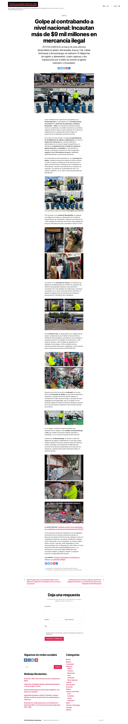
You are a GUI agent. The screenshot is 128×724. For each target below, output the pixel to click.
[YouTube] (36, 660)
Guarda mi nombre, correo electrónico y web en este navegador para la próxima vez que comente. (64, 633)
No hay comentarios (71, 72)
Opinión (68, 710)
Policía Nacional (78, 570)
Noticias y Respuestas (35, 720)
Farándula (70, 696)
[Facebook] (58, 68)
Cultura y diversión (72, 691)
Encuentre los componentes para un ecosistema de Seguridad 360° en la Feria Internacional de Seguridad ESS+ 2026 (42, 705)
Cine (68, 694)
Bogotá (68, 662)
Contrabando (56, 568)
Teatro (69, 698)
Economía (69, 687)
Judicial (64, 15)
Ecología (69, 707)
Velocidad (70, 678)
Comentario (48, 606)
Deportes (69, 666)
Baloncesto (71, 673)
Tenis (69, 675)
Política (68, 689)
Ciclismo (70, 671)
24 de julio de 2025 (58, 72)
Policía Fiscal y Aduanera (67, 570)
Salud (68, 703)
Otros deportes (72, 680)
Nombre (47, 619)
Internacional (70, 685)
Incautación (49, 570)
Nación (68, 659)
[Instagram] (29, 660)
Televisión (70, 700)
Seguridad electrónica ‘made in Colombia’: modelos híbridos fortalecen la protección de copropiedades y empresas (41, 697)
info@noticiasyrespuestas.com (51, 720)
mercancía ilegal (57, 570)
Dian (61, 568)
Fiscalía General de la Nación (70, 568)
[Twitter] (32, 660)
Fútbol (69, 668)
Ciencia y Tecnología (73, 705)
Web (46, 626)
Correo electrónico (69, 619)
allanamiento (50, 568)
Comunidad (70, 664)
